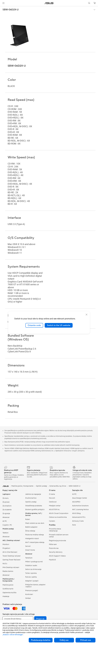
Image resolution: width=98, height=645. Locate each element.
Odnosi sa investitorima (58, 517)
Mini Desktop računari (11, 567)
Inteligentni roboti (32, 539)
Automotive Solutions (80, 506)
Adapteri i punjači (31, 581)
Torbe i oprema (31, 573)
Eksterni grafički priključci (35, 510)
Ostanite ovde (34, 325)
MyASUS (52, 560)
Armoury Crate (78, 521)
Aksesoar (6, 517)
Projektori (6, 548)
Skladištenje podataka (33, 506)
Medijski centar (54, 506)
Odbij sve (64, 640)
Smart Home (30, 550)
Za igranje (6, 513)
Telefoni (5, 533)
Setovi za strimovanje (33, 569)
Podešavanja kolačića (40, 640)
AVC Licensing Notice (80, 510)
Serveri (28, 546)
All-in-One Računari (10, 552)
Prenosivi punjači (31, 591)
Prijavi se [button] (40, 619)
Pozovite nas (54, 548)
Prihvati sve (85, 640)
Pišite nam (53, 544)
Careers (52, 521)
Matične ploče (8, 585)
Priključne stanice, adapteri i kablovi (35, 586)
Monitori (6, 544)
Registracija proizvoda (57, 541)
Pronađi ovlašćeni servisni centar (58, 536)
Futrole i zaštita (31, 577)
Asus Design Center (79, 498)
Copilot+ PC (7, 525)
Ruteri (27, 519)
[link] (49, 3)
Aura (74, 525)
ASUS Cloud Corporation (58, 513)
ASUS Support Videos (57, 556)
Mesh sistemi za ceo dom (34, 523)
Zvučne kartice (30, 498)
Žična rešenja (30, 531)
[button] (3, 3)
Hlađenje (6, 596)
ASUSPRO (76, 502)
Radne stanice (8, 571)
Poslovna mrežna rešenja (34, 535)
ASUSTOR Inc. (54, 510)
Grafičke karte (8, 589)
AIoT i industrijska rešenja (34, 542)
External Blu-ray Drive (58, 486)
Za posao (6, 502)
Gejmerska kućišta (9, 593)
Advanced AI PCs (78, 517)
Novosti (52, 498)
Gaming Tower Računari (11, 560)
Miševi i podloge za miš (34, 562)
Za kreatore (7, 506)
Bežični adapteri (31, 527)
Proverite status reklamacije (55, 530)
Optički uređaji (30, 502)
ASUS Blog (76, 513)
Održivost (53, 502)
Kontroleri (29, 594)
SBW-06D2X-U (11, 9)
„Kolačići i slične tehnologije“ (13, 635)
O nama (52, 494)
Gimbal (28, 598)
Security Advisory (55, 552)
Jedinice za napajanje (33, 494)
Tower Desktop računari (12, 556)
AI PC (5, 521)
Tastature (28, 558)
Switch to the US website (58, 325)
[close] (86, 314)
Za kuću (5, 498)
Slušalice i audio (31, 565)
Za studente (7, 510)
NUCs (5, 564)
